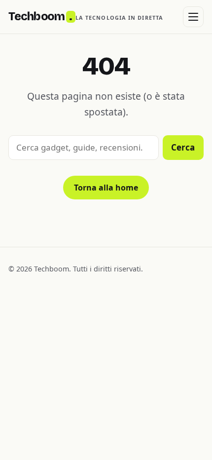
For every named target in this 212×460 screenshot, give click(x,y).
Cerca (183, 147)
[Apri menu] (193, 16)
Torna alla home (106, 187)
